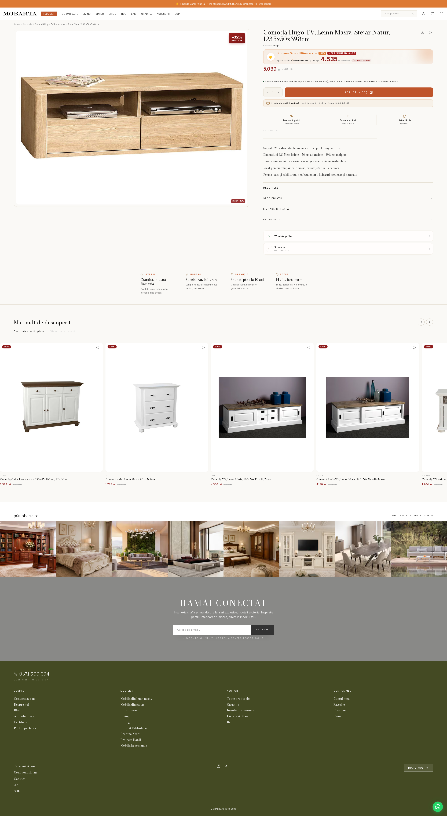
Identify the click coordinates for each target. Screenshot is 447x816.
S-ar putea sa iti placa (29, 331)
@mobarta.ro (26, 515)
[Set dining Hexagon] (363, 549)
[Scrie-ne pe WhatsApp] (438, 807)
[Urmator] (429, 322)
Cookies (19, 778)
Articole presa (24, 716)
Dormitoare (70, 14)
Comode (27, 24)
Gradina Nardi (130, 734)
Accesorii (163, 14)
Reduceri (49, 14)
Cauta (338, 716)
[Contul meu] (423, 13)
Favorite (339, 704)
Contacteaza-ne (24, 698)
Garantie (233, 704)
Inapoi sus (416, 767)
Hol (123, 14)
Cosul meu (341, 710)
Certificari (21, 722)
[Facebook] (226, 766)
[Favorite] (432, 13)
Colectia (271, 45)
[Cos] (441, 13)
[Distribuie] (422, 32)
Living (87, 14)
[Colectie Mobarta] (307, 549)
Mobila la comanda (133, 745)
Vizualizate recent (63, 331)
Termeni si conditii (27, 766)
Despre (19, 691)
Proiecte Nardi (130, 739)
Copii (178, 14)
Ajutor (232, 691)
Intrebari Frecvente (240, 710)
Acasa (17, 24)
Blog (17, 710)
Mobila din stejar (132, 704)
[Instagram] (219, 766)
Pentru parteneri (25, 728)
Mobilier (126, 691)
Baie (133, 14)
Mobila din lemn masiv (136, 698)
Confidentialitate (26, 772)
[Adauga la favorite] (430, 32)
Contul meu (343, 691)
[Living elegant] (140, 549)
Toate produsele (238, 698)
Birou (112, 14)
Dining (100, 14)
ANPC (18, 785)
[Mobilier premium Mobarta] (251, 549)
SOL (17, 791)
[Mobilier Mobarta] (28, 549)
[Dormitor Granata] (196, 549)
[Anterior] (421, 322)
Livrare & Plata (237, 716)
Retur (231, 722)
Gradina (146, 14)
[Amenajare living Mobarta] (84, 549)
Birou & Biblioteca (133, 728)
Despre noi (21, 704)
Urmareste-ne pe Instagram (409, 515)
